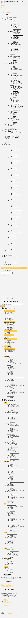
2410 (8, 559)
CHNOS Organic (10, 434)
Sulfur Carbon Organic (11, 450)
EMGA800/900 (10, 543)
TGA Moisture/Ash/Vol (11, 457)
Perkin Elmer (7, 558)
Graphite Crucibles (10, 323)
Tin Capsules (9, 327)
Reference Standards (9, 311)
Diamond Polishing (11, 342)
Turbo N (8, 568)
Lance (8, 355)
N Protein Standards (11, 319)
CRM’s (5, 603)
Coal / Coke (9, 317)
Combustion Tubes (9, 335)
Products (5, 601)
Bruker (5, 548)
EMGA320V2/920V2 (11, 537)
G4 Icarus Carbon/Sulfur (12, 554)
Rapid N (8, 369)
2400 (8, 564)
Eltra (5, 503)
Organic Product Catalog (6, 584)
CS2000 (8, 515)
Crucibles (12, 517)
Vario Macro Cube (10, 386)
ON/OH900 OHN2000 (11, 505)
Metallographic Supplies (10, 338)
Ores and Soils (10, 316)
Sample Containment (9, 322)
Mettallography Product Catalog (7, 586)
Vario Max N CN (10, 396)
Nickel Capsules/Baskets (12, 325)
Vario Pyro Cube (10, 380)
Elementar (6, 356)
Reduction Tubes (10, 354)
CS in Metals (9, 312)
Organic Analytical (10, 320)
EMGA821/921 (10, 541)
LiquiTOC (9, 365)
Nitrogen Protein (10, 442)
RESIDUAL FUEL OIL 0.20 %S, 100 (8, 298)
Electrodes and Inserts (14, 416)
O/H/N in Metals (10, 313)
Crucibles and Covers (14, 405)
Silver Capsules (10, 328)
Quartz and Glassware (14, 406)
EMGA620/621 (10, 546)
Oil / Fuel (9, 318)
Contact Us (6, 605)
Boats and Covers (13, 518)
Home (5, 599)
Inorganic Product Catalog (6, 585)
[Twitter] (1, 5)
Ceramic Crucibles (10, 324)
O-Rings (11, 361)
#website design (8, 613)
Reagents (8, 332)
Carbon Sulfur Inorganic (12, 404)
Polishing (9, 340)
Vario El (8, 357)
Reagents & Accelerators (10, 331)
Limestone (9, 314)
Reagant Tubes (10, 351)
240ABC (8, 562)
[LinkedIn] (3, 5)
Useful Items (7, 346)
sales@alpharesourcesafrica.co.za (11, 1)
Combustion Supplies (14, 551)
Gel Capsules (9, 329)
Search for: (3, 304)
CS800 (8, 524)
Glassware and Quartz (14, 415)
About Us (6, 600)
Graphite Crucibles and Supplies (16, 506)
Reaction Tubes (10, 352)
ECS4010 (9, 570)
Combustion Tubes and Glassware (17, 363)
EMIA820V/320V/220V (12, 534)
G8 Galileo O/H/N (10, 549)
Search (2, 306)
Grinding (8, 343)
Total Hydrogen (10, 423)
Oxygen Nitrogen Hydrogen (12, 412)
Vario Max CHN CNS (11, 393)
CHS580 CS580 (10, 512)
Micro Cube (9, 378)
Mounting (9, 344)
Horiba (5, 532)
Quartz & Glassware (9, 349)
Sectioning (9, 341)
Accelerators (9, 333)
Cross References (7, 602)
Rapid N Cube (10, 372)
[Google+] (2, 5)
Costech (6, 567)
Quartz (8, 337)
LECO (5, 403)
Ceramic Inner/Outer (11, 336)
